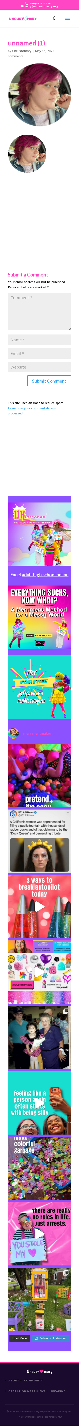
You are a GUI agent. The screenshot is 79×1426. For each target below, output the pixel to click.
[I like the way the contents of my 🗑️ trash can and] (39, 1168)
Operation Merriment (26, 1391)
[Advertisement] (39, 212)
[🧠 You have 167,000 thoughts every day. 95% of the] (39, 906)
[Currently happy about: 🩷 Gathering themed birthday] (39, 1299)
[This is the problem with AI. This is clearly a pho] (39, 841)
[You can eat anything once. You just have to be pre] (39, 1233)
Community (33, 1380)
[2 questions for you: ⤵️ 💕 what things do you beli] (39, 775)
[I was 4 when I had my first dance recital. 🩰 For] (39, 1037)
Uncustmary (39, 1371)
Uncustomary (21, 51)
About (13, 1380)
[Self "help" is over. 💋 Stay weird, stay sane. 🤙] (39, 1103)
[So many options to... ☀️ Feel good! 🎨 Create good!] (39, 972)
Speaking (58, 1391)
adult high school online (45, 574)
